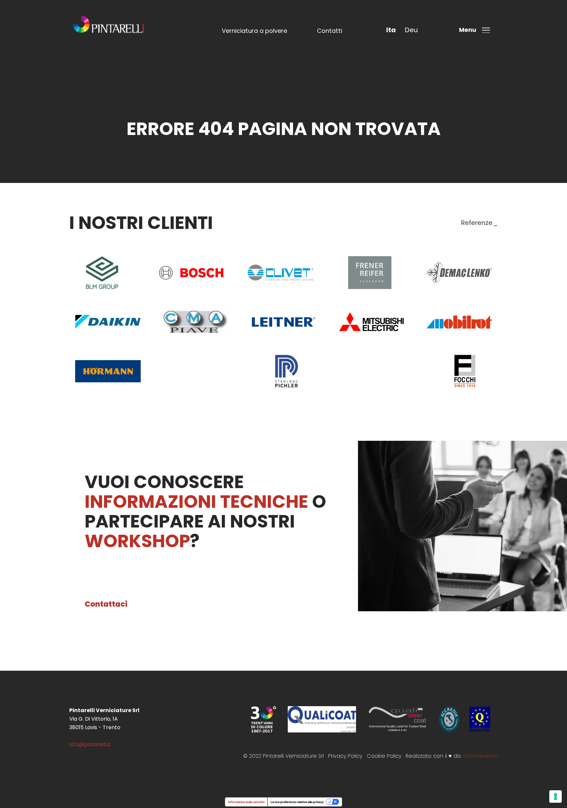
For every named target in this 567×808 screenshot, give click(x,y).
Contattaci (106, 604)
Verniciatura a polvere (254, 31)
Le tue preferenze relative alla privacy (297, 802)
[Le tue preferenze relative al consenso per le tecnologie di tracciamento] (555, 796)
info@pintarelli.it (90, 744)
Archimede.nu (480, 756)
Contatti (329, 31)
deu (411, 29)
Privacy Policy (345, 756)
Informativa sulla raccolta (246, 802)
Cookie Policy (384, 756)
